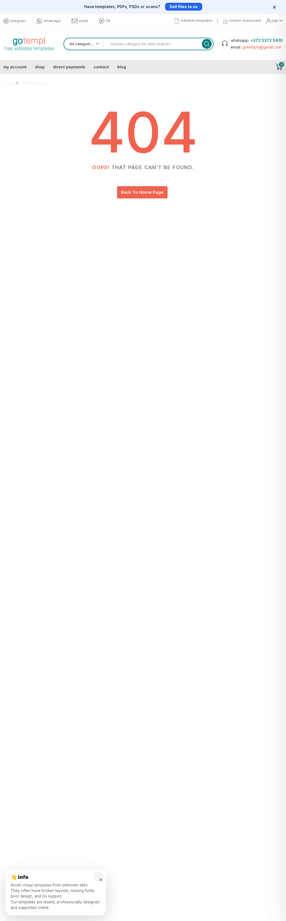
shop (40, 66)
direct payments (69, 66)
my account (15, 66)
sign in (277, 20)
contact (101, 66)
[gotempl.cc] (29, 44)
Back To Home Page (142, 192)
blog (121, 66)
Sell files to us (184, 6)
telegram (18, 20)
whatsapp (52, 20)
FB (108, 20)
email (83, 20)
